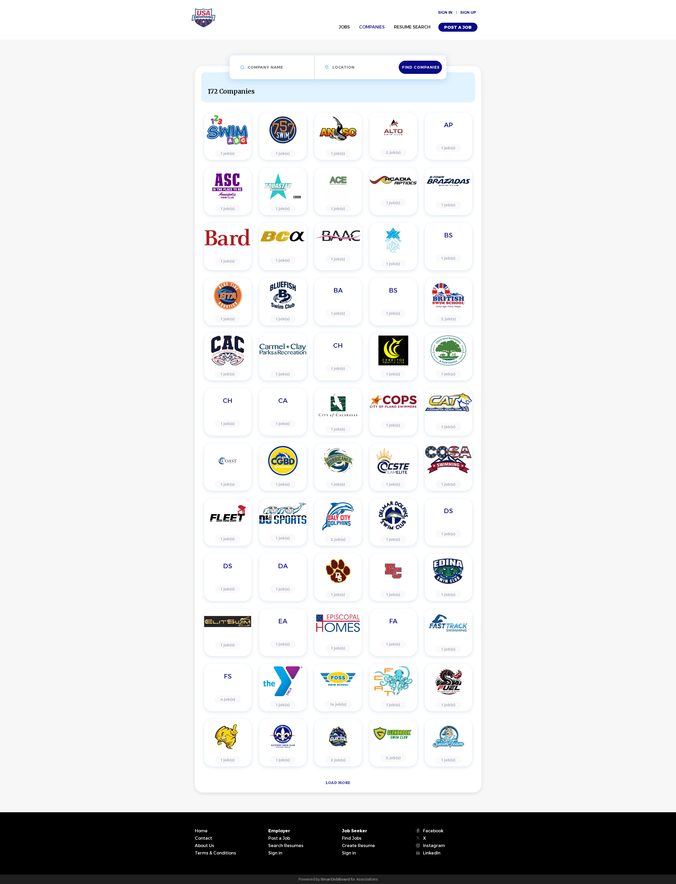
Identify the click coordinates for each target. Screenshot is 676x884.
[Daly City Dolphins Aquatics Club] (338, 522)
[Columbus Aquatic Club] (338, 467)
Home (201, 830)
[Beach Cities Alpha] (283, 246)
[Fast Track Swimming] (448, 632)
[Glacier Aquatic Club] (338, 742)
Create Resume (358, 845)
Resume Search (412, 27)
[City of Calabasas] (338, 412)
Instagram (434, 845)
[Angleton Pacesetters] (448, 136)
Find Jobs (352, 838)
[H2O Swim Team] (448, 742)
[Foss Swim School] (338, 687)
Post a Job (458, 27)
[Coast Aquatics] (227, 467)
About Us (204, 845)
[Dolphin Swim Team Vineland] (448, 522)
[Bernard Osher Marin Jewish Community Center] (393, 246)
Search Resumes (285, 845)
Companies (372, 27)
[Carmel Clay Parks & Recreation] (283, 356)
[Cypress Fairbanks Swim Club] (227, 522)
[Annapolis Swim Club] (227, 191)
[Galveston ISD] (227, 742)
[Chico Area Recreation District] (448, 356)
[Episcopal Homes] (338, 632)
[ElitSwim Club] (227, 632)
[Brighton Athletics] (338, 301)
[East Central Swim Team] (393, 577)
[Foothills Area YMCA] (283, 687)
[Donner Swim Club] (227, 577)
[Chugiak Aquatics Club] (283, 412)
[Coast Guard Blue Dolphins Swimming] (283, 467)
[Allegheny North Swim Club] (338, 136)
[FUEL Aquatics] (448, 687)
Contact (203, 838)
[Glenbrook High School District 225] (393, 742)
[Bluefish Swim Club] (283, 301)
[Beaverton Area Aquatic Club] (338, 246)
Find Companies (421, 67)
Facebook (433, 830)
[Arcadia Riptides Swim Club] (393, 191)
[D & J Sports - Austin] (283, 522)
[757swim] (283, 136)
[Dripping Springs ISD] (338, 577)
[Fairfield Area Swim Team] (393, 632)
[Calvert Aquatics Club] (227, 356)
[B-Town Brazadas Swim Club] (448, 191)
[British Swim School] (393, 301)
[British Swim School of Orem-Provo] (448, 301)
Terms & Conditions (215, 853)
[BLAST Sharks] (448, 246)
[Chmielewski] (227, 412)
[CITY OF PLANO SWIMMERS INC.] (393, 412)
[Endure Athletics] (283, 632)
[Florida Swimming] (227, 687)
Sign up (468, 12)
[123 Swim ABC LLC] (227, 136)
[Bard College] (227, 246)
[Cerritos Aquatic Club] (393, 356)
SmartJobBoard (335, 879)
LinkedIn (431, 853)
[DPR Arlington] (283, 577)
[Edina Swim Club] (448, 577)
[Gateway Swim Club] (283, 742)
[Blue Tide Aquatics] (227, 301)
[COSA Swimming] (448, 467)
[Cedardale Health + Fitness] (338, 356)
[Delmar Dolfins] (393, 522)
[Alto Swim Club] (393, 136)
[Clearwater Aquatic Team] (448, 412)
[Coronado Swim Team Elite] (393, 467)
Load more (338, 782)
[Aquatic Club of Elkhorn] (338, 191)
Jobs (344, 27)
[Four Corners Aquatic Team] (393, 687)
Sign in (445, 12)
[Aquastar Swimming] (283, 191)
